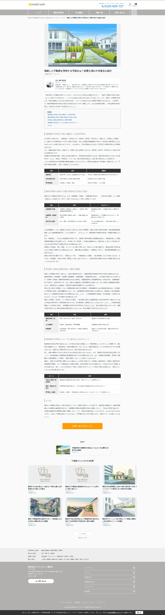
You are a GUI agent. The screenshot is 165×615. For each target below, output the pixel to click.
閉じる (139, 612)
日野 (81, 559)
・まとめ (49, 125)
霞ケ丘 (47, 553)
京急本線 (44, 556)
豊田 (77, 559)
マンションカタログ (66, 602)
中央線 (66, 556)
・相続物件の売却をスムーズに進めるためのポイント (62, 122)
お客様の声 (87, 577)
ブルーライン (52, 556)
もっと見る (82, 533)
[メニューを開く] (134, 12)
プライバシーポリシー (89, 602)
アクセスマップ (89, 586)
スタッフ (87, 572)
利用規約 (77, 602)
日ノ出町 (66, 559)
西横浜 (72, 559)
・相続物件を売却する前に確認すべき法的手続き (61, 114)
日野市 (61, 550)
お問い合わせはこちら (82, 426)
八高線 (71, 556)
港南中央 (54, 559)
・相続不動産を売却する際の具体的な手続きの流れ (61, 117)
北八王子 (86, 559)
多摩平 (53, 553)
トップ (38, 13)
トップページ (88, 568)
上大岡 (43, 559)
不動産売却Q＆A (89, 582)
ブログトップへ (82, 538)
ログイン (130, 5)
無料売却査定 (58, 13)
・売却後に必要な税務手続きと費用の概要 (59, 120)
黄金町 (61, 559)
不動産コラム (48, 74)
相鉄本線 (60, 556)
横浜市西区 (54, 550)
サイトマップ (101, 602)
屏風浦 (49, 559)
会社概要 (79, 13)
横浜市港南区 (45, 550)
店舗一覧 (99, 13)
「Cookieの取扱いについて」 (114, 612)
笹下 (42, 553)
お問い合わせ (119, 13)
